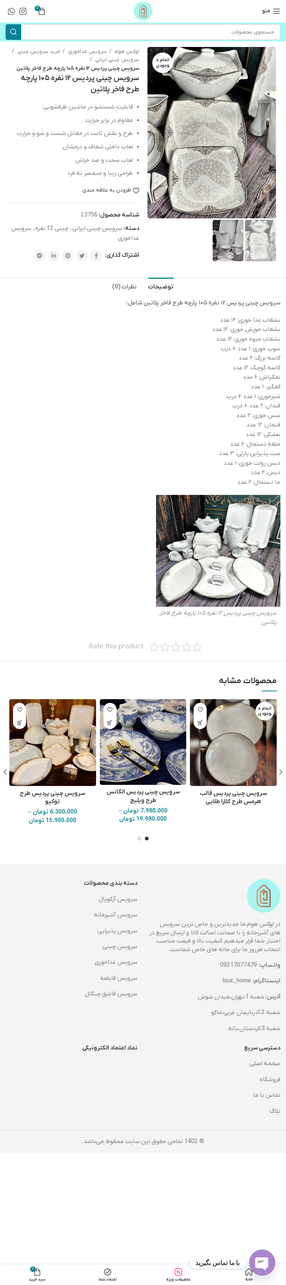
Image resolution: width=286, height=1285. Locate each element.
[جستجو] (13, 32)
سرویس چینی (119, 946)
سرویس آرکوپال (118, 899)
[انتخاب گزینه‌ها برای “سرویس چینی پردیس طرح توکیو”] (19, 722)
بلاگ (275, 1111)
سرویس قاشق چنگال (111, 994)
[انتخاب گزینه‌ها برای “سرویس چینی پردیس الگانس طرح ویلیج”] (110, 722)
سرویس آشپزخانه (115, 915)
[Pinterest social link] (67, 255)
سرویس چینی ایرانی (116, 59)
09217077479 (238, 965)
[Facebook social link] (96, 255)
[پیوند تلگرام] (39, 255)
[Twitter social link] (82, 255)
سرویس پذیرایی (117, 931)
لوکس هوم (126, 51)
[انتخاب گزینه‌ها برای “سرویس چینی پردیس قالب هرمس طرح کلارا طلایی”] (200, 722)
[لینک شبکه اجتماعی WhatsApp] (11, 11)
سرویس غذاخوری (87, 51)
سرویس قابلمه (118, 978)
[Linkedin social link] (53, 255)
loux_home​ (236, 981)
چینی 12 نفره (51, 228)
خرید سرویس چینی (38, 51)
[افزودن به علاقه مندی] (200, 709)
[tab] (161, 286)
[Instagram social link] (23, 11)
